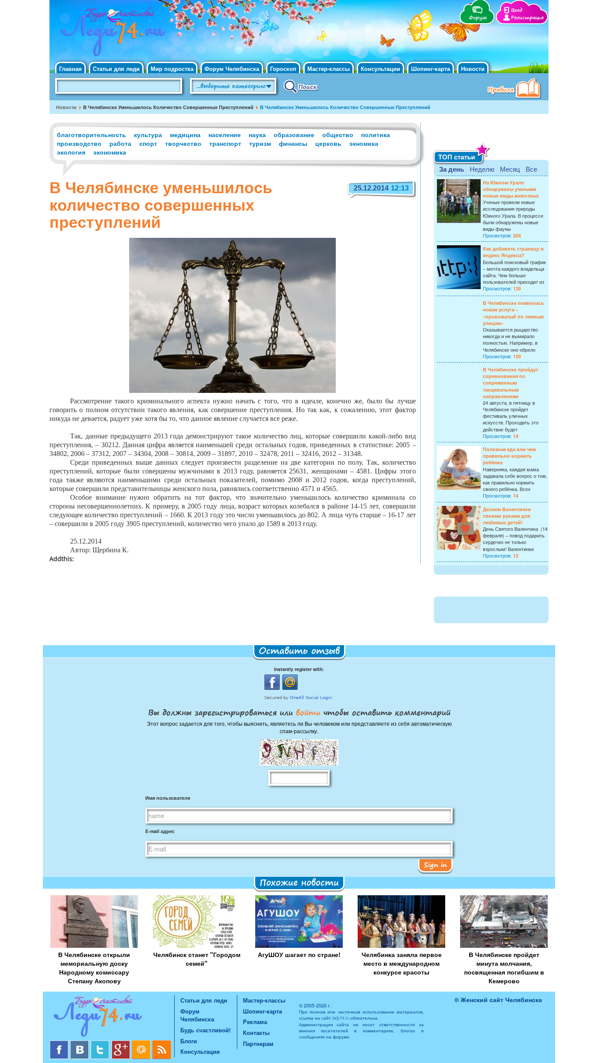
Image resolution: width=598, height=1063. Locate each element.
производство (79, 143)
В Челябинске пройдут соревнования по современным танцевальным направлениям (510, 382)
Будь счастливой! (205, 1030)
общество (337, 134)
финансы (293, 143)
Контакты (256, 1032)
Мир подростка (172, 68)
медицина (185, 134)
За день (451, 169)
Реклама (255, 1021)
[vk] (80, 1043)
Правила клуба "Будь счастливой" (515, 89)
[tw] (101, 1043)
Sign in (435, 864)
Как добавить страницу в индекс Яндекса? (513, 251)
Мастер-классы (328, 68)
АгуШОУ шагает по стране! (299, 954)
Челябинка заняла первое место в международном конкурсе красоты (402, 963)
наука (257, 134)
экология (71, 152)
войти (308, 712)
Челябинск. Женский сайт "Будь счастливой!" (111, 34)
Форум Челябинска (231, 68)
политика (375, 134)
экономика (109, 152)
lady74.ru (340, 1018)
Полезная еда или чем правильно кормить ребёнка (509, 456)
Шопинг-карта (430, 68)
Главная (70, 68)
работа (120, 143)
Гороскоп (283, 68)
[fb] (59, 1043)
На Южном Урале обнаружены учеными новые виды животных (511, 189)
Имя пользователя (167, 798)
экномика (363, 143)
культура (148, 134)
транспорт (225, 143)
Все (531, 168)
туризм (260, 143)
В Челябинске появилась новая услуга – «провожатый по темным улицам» (513, 313)
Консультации (380, 68)
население (224, 134)
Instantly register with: (299, 669)
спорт (148, 143)
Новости (473, 68)
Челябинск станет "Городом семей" (196, 959)
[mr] (142, 1043)
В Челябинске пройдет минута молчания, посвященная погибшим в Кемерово (504, 967)
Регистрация (527, 17)
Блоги (188, 1041)
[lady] (111, 1017)
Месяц (510, 168)
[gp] (121, 1043)
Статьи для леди (116, 68)
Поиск (301, 86)
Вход (516, 10)
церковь (328, 143)
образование (294, 134)
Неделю (482, 168)
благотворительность (91, 134)
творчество (183, 143)
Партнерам (258, 1043)
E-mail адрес (160, 831)
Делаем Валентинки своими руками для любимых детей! (507, 516)
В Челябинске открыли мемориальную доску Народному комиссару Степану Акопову (94, 967)
